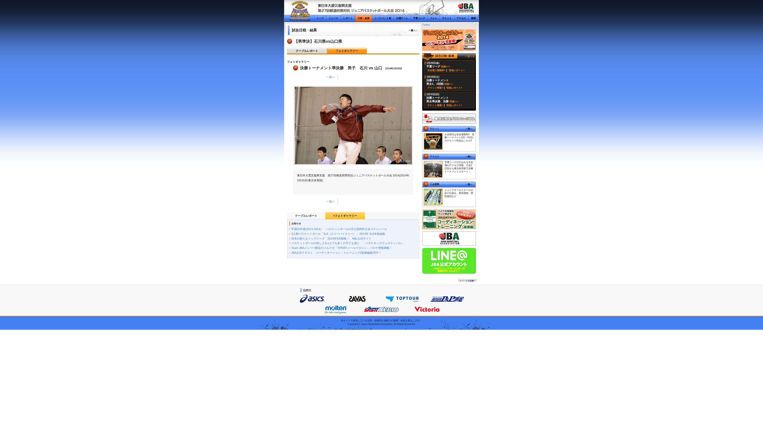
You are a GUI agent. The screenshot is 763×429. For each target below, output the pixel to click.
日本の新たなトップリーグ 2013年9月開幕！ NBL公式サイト (331, 238)
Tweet (426, 24)
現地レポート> (457, 70)
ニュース (333, 18)
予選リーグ (419, 18)
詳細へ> (445, 66)
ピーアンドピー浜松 (447, 298)
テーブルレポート (307, 50)
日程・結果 (364, 18)
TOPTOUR (401, 299)
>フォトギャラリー (345, 215)
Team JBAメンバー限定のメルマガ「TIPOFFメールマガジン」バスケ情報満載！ (341, 247)
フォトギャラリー (347, 50)
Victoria (426, 309)
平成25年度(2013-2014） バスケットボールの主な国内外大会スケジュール (339, 229)
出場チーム (402, 18)
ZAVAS (357, 299)
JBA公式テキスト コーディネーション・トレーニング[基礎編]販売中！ (336, 252)
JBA (466, 8)
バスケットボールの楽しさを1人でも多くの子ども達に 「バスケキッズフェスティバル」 (347, 243)
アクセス (461, 18)
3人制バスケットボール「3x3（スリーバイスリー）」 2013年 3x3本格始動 (338, 233)
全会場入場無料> (436, 70)
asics (312, 298)
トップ (320, 18)
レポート (348, 18)
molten (335, 310)
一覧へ (412, 30)
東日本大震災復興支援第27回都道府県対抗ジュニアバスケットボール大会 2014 (299, 11)
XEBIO (381, 309)
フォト (433, 18)
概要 (473, 18)
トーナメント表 (383, 18)
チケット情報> (435, 87)
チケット (447, 18)
